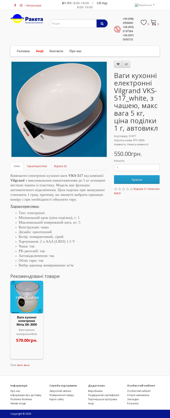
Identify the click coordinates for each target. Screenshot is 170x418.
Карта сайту (56, 399)
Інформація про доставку (25, 395)
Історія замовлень (138, 395)
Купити (137, 179)
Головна (23, 51)
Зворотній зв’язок (60, 391)
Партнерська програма (102, 399)
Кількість (119, 161)
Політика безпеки (21, 399)
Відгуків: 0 (140, 189)
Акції (39, 51)
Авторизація (33, 5)
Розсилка (132, 403)
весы (27, 365)
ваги (20, 365)
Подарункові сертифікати (103, 395)
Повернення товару (61, 395)
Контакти (56, 51)
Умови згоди (18, 403)
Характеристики (37, 166)
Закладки (133, 399)
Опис (17, 166)
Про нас (75, 51)
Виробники (95, 391)
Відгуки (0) (60, 166)
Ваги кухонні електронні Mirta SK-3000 (27, 321)
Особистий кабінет (139, 391)
